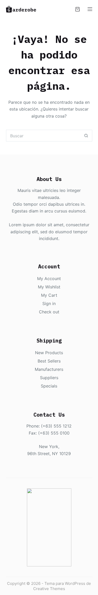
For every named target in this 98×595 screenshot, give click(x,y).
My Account (49, 278)
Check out (49, 311)
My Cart (49, 295)
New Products (49, 352)
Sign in (49, 303)
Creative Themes (49, 588)
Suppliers (49, 377)
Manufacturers (49, 369)
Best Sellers (49, 361)
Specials (49, 386)
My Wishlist (49, 286)
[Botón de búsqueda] (86, 135)
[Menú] (90, 9)
